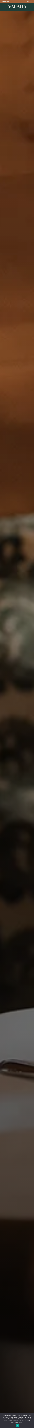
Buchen (29, 1)
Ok (17, 1425)
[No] (32, 1420)
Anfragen (5, 1)
